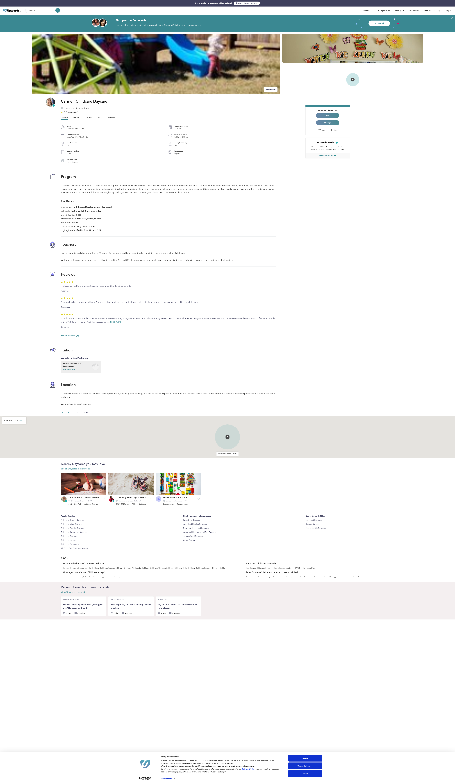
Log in (448, 10)
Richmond (70, 413)
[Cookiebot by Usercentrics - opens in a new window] (145, 778)
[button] (227, 433)
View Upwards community (74, 592)
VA (62, 413)
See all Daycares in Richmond (75, 468)
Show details (166, 778)
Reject (305, 774)
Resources (428, 10)
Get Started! (379, 23)
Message (327, 123)
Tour (327, 115)
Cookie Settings (304, 766)
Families (366, 10)
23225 (22, 420)
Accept (305, 758)
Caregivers (383, 10)
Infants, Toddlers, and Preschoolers (72, 366)
